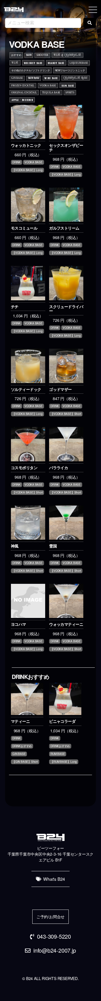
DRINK (16, 162)
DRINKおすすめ (22, 746)
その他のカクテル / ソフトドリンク (30, 70)
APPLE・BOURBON (22, 99)
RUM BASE (67, 85)
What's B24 (54, 879)
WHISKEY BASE (33, 62)
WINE (15, 63)
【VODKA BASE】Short (65, 414)
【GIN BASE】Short (25, 762)
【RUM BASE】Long (63, 762)
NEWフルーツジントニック (70, 70)
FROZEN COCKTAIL (23, 85)
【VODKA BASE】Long (27, 170)
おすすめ (16, 55)
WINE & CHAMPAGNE (67, 55)
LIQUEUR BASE (79, 63)
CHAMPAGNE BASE (75, 78)
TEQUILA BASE (51, 92)
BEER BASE (33, 77)
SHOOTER (42, 55)
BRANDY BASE (56, 62)
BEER (28, 54)
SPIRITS (69, 92)
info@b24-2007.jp (54, 950)
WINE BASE (51, 77)
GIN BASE (17, 78)
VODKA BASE (48, 85)
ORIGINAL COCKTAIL (24, 92)
